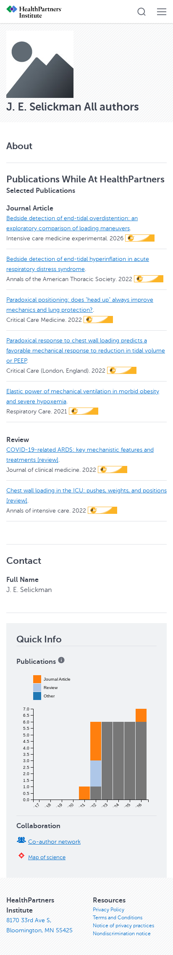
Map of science (47, 857)
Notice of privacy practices (123, 926)
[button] (141, 12)
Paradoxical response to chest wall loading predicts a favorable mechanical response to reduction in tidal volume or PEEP (85, 350)
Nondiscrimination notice (122, 934)
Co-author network (54, 842)
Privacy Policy (108, 910)
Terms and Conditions (117, 918)
